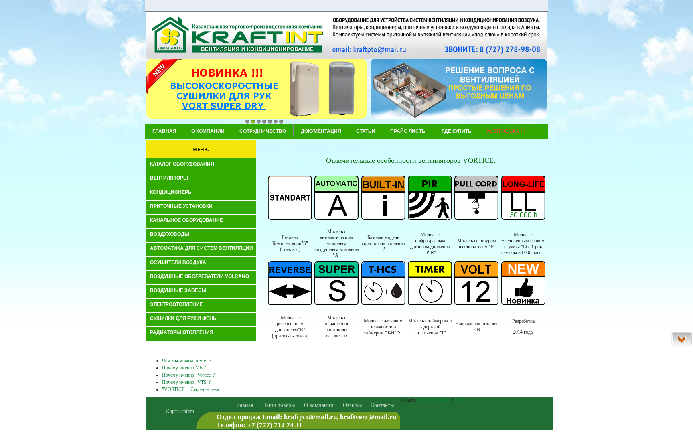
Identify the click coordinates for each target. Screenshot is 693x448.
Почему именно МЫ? (184, 368)
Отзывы (352, 405)
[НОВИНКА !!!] (256, 89)
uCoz (460, 400)
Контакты (382, 405)
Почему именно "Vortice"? (188, 375)
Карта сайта (180, 411)
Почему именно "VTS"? (186, 382)
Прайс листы (408, 131)
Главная (164, 131)
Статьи (365, 131)
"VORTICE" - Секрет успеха (190, 389)
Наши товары (278, 405)
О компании (208, 131)
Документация (321, 131)
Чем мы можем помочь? (186, 360)
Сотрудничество (262, 131)
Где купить (457, 131)
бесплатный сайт (433, 400)
